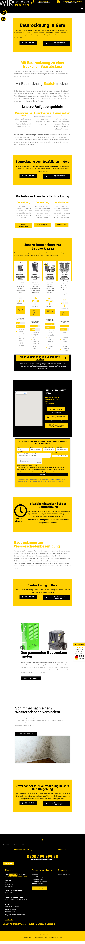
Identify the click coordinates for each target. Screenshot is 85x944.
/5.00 (79, 651)
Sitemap (9, 919)
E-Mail (31, 451)
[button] (81, 8)
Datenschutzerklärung (23, 849)
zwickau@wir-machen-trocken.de (72, 1)
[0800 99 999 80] (32, 2)
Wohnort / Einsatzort (48, 451)
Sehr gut (79, 650)
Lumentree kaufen (10, 909)
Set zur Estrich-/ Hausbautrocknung (64, 282)
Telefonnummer (59, 451)
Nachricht (19, 456)
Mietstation (54, 456)
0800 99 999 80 (43, 1)
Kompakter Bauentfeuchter (20, 281)
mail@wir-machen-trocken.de (13, 906)
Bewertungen (79, 644)
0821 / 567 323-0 (10, 893)
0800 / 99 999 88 (42, 856)
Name (18, 451)
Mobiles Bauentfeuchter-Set (49, 281)
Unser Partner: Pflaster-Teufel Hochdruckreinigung (29, 924)
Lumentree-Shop (10, 912)
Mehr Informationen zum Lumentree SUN (15, 914)
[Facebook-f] (37, 934)
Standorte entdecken (64, 874)
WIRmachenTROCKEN (10, 845)
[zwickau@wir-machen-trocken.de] (58, 2)
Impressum (62, 849)
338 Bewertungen (79, 653)
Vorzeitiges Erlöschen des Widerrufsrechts (27, 469)
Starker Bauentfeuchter (35, 281)
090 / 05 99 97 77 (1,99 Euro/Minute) (16, 899)
